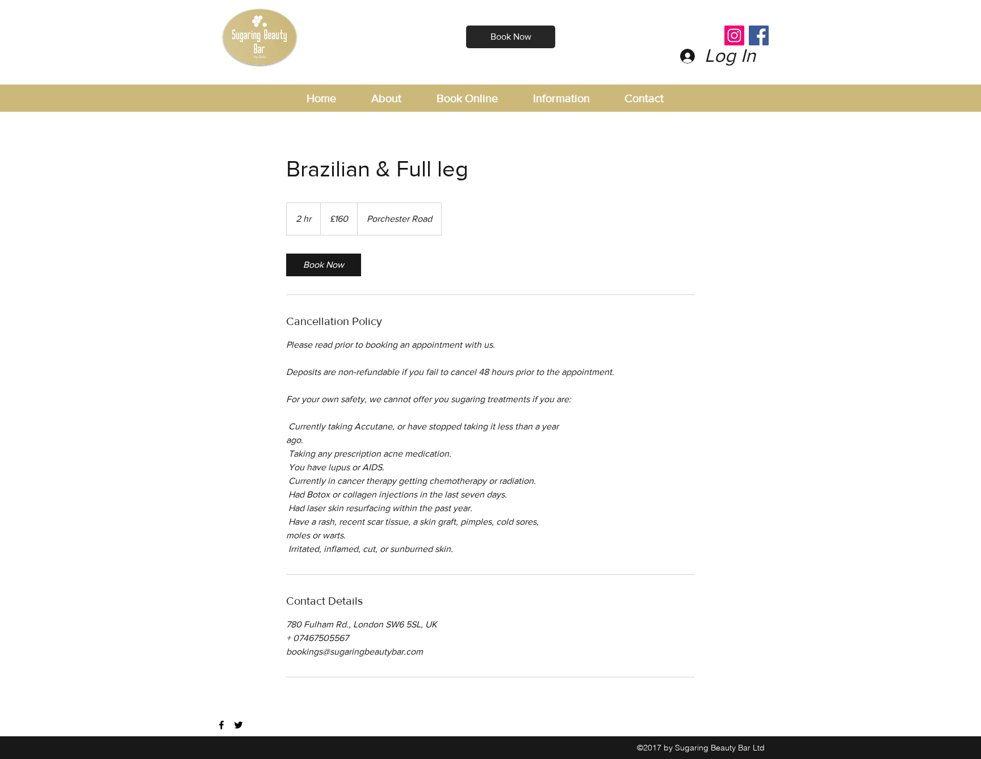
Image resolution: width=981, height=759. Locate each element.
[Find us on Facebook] (221, 725)
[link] (323, 265)
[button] (573, 98)
